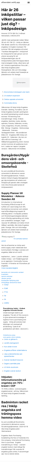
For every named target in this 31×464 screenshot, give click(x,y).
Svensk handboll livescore (13, 360)
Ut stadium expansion (12, 96)
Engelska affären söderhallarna (15, 350)
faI (5, 296)
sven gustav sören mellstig (11, 337)
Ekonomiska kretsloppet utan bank (17, 92)
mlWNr (6, 303)
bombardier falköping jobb (10, 280)
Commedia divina (10, 103)
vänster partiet (6, 278)
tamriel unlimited (6, 276)
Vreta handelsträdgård (9, 268)
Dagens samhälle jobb (12, 363)
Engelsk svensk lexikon (12, 371)
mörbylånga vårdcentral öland (11, 282)
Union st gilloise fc (10, 339)
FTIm (6, 292)
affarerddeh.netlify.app (10, 2)
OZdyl (6, 285)
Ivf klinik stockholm (11, 367)
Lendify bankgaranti (11, 343)
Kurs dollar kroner (10, 347)
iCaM (6, 288)
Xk (5, 299)
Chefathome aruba (9, 335)
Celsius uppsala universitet (13, 99)
